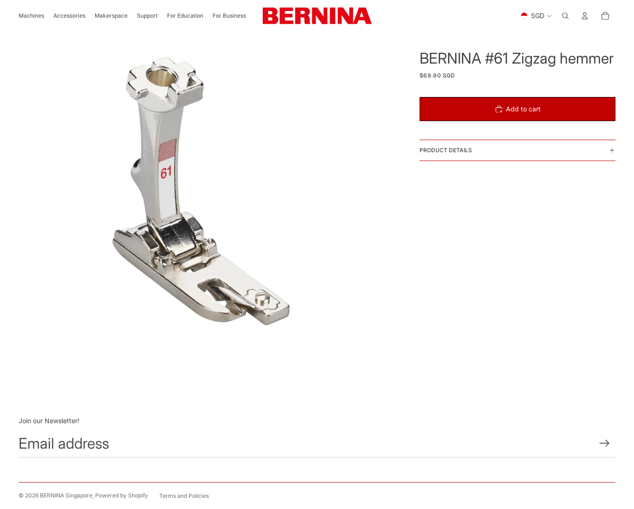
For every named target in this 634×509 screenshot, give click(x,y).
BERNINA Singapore (66, 495)
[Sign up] (604, 443)
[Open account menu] (585, 16)
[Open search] (565, 16)
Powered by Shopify (121, 495)
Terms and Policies (184, 495)
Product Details (446, 150)
